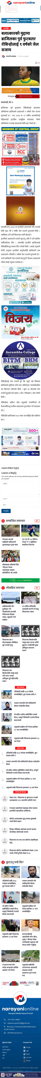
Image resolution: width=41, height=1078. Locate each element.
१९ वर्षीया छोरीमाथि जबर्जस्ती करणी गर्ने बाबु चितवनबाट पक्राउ (30, 609)
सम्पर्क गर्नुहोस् (6, 1050)
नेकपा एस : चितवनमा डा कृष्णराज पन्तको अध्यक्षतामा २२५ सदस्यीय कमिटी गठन (24, 799)
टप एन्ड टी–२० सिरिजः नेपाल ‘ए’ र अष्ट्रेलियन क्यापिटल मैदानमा (29, 542)
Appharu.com (28, 1071)
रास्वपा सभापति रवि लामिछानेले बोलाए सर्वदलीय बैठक (25, 704)
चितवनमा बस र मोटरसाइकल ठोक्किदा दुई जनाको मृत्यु (10, 642)
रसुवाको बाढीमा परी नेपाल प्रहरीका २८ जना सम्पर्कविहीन (26, 728)
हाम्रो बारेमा (5, 1047)
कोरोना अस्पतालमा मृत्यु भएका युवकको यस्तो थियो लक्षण (23, 820)
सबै (37, 521)
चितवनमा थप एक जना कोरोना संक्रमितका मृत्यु (24, 841)
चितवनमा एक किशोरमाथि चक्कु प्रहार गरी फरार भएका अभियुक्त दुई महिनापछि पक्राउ (10, 676)
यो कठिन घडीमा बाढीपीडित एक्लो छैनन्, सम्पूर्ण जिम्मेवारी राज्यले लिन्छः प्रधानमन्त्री (26, 717)
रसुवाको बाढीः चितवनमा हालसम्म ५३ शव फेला (26, 740)
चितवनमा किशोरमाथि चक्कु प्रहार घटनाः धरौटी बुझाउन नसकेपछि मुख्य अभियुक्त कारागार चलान (30, 645)
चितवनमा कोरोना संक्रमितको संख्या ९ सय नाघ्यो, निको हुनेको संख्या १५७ (24, 852)
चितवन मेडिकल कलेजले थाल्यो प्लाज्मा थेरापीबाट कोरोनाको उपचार (23, 831)
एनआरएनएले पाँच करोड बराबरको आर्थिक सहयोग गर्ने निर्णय (10, 967)
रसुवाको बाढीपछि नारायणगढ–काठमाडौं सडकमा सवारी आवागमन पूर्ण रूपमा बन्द (29, 970)
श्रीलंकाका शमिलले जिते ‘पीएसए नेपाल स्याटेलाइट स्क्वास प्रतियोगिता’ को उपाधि (10, 568)
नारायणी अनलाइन (11, 56)
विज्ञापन (4, 1052)
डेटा (3, 1058)
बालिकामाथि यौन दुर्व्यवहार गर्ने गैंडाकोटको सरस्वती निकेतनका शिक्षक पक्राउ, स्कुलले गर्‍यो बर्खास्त (9, 613)
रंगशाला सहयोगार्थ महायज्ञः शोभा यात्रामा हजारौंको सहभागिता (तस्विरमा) (23, 809)
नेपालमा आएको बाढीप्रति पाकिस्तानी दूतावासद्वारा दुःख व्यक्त (10, 542)
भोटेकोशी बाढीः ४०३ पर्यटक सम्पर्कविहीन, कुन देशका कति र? (25, 693)
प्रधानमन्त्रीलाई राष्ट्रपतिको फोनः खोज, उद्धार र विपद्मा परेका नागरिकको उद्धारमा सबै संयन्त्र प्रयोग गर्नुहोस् (30, 939)
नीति (3, 1055)
